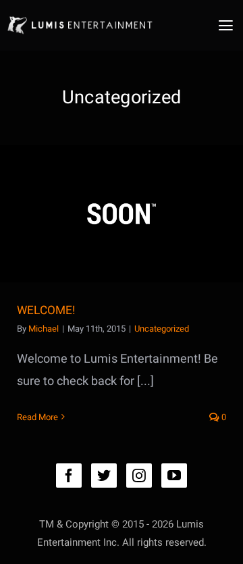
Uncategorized (161, 328)
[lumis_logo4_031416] (79, 16)
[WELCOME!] (121, 213)
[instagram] (139, 475)
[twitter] (104, 475)
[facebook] (69, 475)
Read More (37, 417)
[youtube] (174, 475)
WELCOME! (46, 310)
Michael (43, 328)
